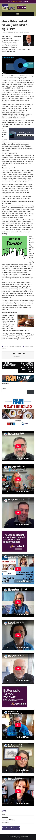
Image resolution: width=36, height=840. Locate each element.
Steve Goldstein (24, 32)
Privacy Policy (5, 822)
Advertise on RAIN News (8, 819)
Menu (18, 14)
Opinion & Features (9, 346)
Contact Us (5, 817)
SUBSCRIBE (5, 383)
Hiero (14, 838)
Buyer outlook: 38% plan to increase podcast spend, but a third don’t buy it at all (27, 367)
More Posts (16, 357)
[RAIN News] (18, 6)
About (3, 814)
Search (4, 388)
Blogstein (12, 46)
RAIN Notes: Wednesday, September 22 (9, 365)
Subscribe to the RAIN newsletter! (11, 828)
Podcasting (18, 346)
